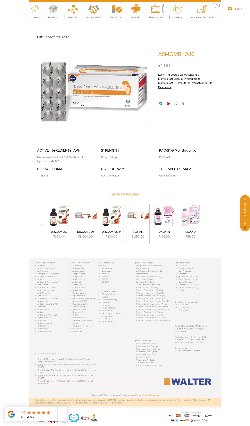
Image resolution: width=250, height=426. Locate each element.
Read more (164, 87)
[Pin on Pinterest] (168, 103)
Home (41, 36)
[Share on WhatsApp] (175, 103)
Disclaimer (154, 395)
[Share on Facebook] (160, 103)
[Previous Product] (42, 224)
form (120, 403)
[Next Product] (207, 224)
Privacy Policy (141, 395)
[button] (217, 6)
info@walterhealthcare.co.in (187, 351)
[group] (125, 224)
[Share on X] (183, 103)
